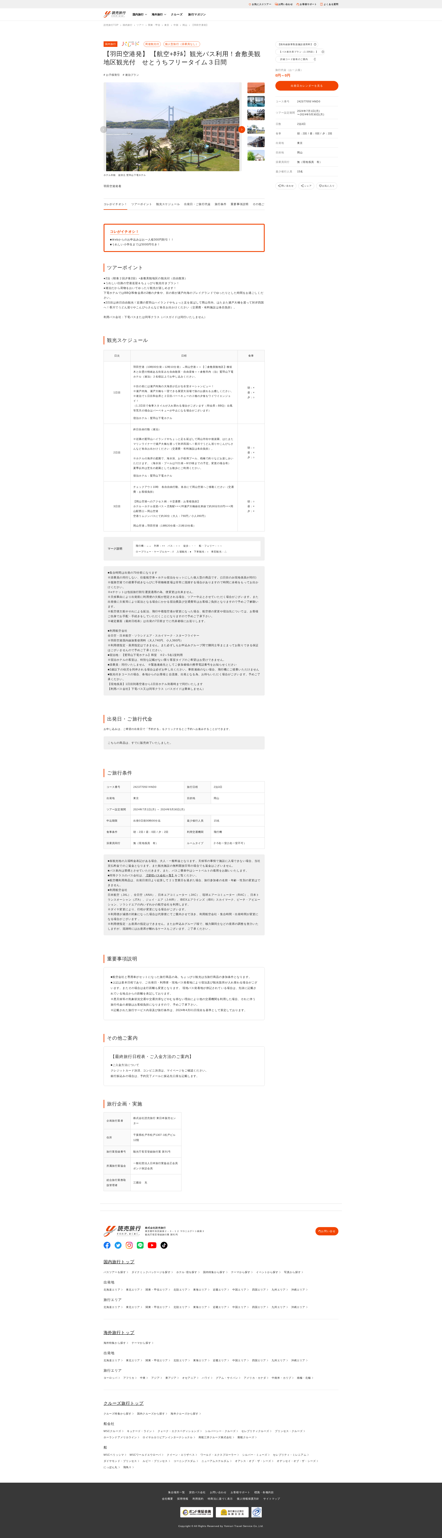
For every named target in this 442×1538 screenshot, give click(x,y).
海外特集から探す (115, 1342)
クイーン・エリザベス (181, 1454)
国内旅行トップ (119, 1261)
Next (241, 129)
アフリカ (128, 1377)
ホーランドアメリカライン (120, 1437)
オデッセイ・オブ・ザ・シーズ (296, 1460)
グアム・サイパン (227, 1377)
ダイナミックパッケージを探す (151, 1272)
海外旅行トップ (119, 1332)
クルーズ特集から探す (117, 1413)
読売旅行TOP (111, 25)
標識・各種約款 (264, 1492)
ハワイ (206, 1377)
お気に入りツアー (261, 4)
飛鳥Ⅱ (127, 1467)
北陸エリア (181, 1289)
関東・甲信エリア (157, 1289)
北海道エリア (112, 1289)
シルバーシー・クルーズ (220, 1431)
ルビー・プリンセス (155, 1460)
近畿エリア (220, 1289)
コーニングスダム (185, 1460)
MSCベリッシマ (114, 1454)
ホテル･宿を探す (186, 1272)
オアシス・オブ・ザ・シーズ (253, 1460)
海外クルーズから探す (184, 1413)
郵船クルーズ (246, 1437)
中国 (176, 25)
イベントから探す (267, 1272)
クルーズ (177, 14)
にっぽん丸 (111, 1467)
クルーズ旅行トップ (124, 1403)
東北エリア (133, 1289)
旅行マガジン (197, 14)
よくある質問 (331, 4)
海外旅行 (157, 14)
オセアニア (189, 1377)
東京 (166, 25)
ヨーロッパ (111, 1377)
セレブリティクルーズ (255, 1431)
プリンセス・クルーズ (289, 1431)
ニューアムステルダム (215, 1460)
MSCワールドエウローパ (145, 1454)
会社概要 (167, 1498)
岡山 (184, 25)
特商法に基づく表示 (220, 1498)
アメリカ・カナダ (255, 1377)
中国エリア (239, 1289)
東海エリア (200, 1289)
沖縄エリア (298, 1289)
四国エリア (259, 1289)
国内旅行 (138, 14)
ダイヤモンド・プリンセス (120, 1460)
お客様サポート (308, 4)
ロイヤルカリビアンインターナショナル (168, 1437)
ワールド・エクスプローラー (218, 1454)
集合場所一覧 (176, 1492)
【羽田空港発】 (200, 25)
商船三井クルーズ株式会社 (215, 1437)
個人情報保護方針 (248, 1498)
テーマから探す (241, 1272)
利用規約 (198, 1498)
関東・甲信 (154, 25)
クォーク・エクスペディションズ (178, 1431)
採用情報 (182, 1498)
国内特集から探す (214, 1272)
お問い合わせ (285, 4)
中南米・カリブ (281, 1377)
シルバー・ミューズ (254, 1454)
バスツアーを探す (115, 1272)
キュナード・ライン (139, 1431)
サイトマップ (271, 1498)
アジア (155, 1377)
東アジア (170, 1377)
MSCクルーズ (112, 1431)
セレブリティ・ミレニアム (289, 1454)
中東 (143, 1377)
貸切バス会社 (197, 1492)
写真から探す (292, 1272)
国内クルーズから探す (151, 1413)
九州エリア (279, 1289)
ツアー (140, 25)
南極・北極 (304, 1377)
